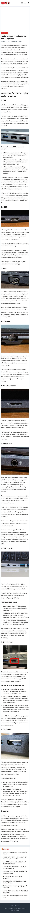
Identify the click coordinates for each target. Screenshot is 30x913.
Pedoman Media (13, 910)
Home (6, 908)
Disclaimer (10, 908)
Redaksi (23, 908)
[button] (23, 3)
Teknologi (5, 33)
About (19, 908)
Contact (19, 910)
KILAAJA (6, 849)
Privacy (15, 908)
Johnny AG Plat (5, 41)
